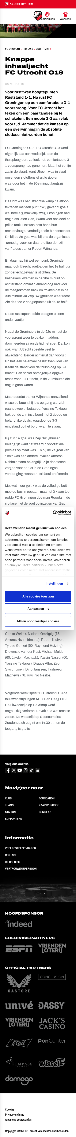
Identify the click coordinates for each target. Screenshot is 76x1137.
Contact (10, 855)
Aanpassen (35, 608)
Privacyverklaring (14, 1114)
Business (45, 812)
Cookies (9, 1109)
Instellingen (54, 583)
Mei (47, 49)
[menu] (7, 16)
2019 (38, 49)
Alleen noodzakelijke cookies (38, 621)
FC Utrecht (12, 49)
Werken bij (12, 862)
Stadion (10, 812)
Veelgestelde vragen (20, 848)
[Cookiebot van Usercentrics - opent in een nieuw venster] (53, 513)
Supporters (13, 819)
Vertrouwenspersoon (21, 869)
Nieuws (28, 49)
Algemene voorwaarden (18, 1120)
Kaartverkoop (49, 805)
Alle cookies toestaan (38, 596)
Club (8, 798)
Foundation (46, 798)
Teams (9, 805)
